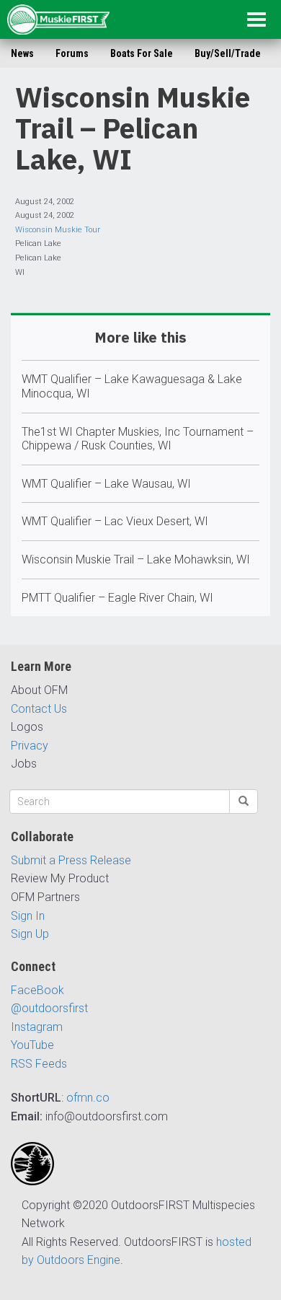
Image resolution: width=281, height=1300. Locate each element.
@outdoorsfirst (49, 1008)
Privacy (29, 745)
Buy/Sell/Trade (228, 53)
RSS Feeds (39, 1064)
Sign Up (30, 934)
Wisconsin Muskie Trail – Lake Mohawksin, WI (136, 559)
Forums (72, 53)
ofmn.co (88, 1097)
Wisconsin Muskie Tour (57, 229)
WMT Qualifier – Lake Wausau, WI (106, 484)
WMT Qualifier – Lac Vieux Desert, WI (115, 521)
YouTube (32, 1045)
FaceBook (37, 990)
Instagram (37, 1027)
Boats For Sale (141, 53)
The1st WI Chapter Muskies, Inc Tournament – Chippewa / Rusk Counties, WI (138, 439)
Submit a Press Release (71, 860)
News (22, 53)
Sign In (28, 916)
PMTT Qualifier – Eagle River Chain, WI (117, 598)
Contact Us (39, 709)
